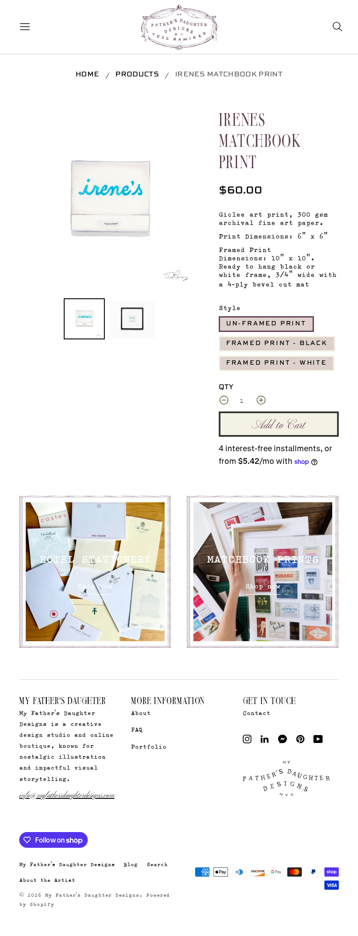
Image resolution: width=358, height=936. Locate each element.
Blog (131, 864)
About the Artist (47, 880)
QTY (226, 387)
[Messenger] (282, 741)
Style (230, 308)
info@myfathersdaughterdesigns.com (66, 794)
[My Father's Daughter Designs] (179, 28)
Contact (256, 712)
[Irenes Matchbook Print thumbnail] (84, 318)
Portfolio (148, 746)
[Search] (337, 26)
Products (137, 74)
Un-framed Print (266, 324)
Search (157, 864)
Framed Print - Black (277, 343)
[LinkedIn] (264, 741)
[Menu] (23, 26)
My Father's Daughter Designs (67, 864)
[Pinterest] (300, 741)
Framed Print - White (276, 363)
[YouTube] (318, 741)
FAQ (137, 729)
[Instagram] (247, 741)
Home (87, 74)
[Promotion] (95, 572)
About (141, 712)
